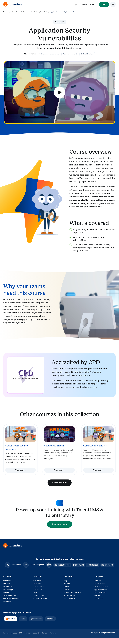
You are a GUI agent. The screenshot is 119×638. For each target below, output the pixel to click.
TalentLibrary (38, 595)
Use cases (37, 581)
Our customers (100, 583)
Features (7, 583)
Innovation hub (100, 592)
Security (36, 633)
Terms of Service (49, 633)
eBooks (66, 589)
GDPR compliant (37, 565)
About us (97, 581)
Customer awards (101, 586)
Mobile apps (8, 589)
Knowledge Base (10, 633)
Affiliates (97, 595)
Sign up (104, 4)
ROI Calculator (69, 598)
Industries (37, 583)
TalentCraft (38, 589)
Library (6, 12)
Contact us (98, 598)
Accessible (16, 565)
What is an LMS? (69, 595)
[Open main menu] (113, 4)
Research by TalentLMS (72, 592)
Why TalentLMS (9, 595)
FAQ (21, 633)
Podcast (66, 586)
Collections (15, 12)
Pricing (6, 592)
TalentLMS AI (38, 586)
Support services (100, 589)
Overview (7, 581)
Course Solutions (40, 598)
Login (75, 4)
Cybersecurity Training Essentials (35, 12)
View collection (59, 483)
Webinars (67, 583)
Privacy (28, 633)
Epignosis (97, 633)
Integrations (8, 586)
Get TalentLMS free (11, 598)
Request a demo (89, 4)
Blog (65, 581)
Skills (35, 592)
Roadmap (7, 601)
